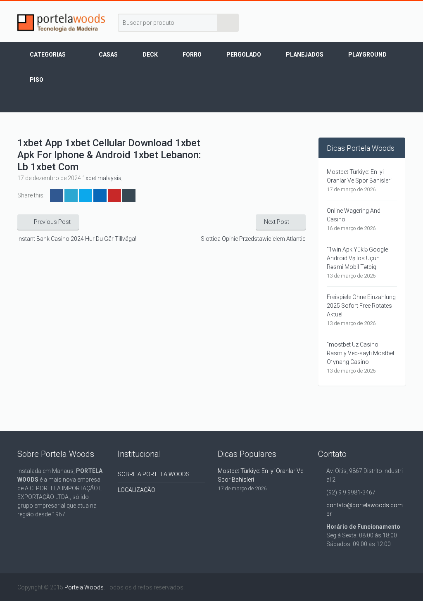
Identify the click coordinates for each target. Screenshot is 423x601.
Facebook (56, 195)
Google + (100, 195)
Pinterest (114, 195)
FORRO (192, 54)
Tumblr (128, 195)
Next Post (276, 222)
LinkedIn (85, 195)
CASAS (108, 54)
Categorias (48, 54)
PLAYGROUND (367, 54)
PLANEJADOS (304, 54)
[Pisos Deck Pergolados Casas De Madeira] (61, 23)
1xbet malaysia (101, 178)
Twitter (71, 195)
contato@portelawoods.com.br (365, 509)
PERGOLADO (243, 54)
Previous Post (52, 222)
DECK (150, 54)
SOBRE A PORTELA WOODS (154, 474)
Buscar (228, 23)
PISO (36, 79)
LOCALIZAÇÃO (136, 490)
